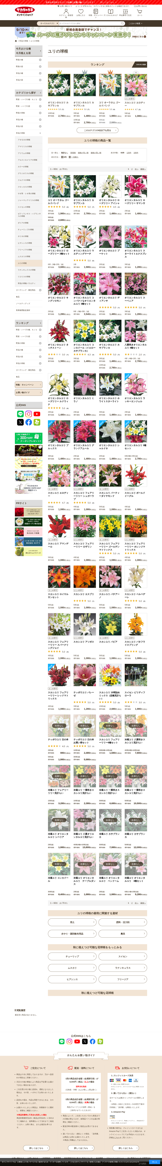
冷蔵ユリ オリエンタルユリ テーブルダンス (85, 881)
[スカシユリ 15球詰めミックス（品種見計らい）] (110, 675)
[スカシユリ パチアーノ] (110, 576)
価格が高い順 (96, 153)
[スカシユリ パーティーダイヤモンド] (110, 475)
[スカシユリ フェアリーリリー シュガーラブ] (85, 475)
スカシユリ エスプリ (84, 594)
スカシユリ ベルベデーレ (135, 595)
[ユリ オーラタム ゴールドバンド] (110, 85)
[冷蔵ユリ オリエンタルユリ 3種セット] (136, 864)
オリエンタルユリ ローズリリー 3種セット (59, 252)
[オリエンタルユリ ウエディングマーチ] (85, 237)
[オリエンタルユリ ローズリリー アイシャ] (110, 186)
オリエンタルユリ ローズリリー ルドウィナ (58, 401)
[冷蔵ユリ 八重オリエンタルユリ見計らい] (85, 820)
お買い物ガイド (66, 6)
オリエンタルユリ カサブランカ (58, 104)
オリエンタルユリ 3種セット (135, 447)
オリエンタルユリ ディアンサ (109, 299)
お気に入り (80, 15)
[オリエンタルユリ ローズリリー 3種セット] (59, 237)
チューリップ (72, 956)
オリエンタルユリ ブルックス (58, 447)
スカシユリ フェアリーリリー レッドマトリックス (58, 695)
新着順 (73, 153)
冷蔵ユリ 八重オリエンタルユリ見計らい (84, 835)
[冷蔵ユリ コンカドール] (59, 864)
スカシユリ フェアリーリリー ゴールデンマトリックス (109, 546)
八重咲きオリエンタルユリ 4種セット (136, 346)
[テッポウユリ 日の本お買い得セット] (85, 725)
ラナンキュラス (123, 968)
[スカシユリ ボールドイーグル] (136, 475)
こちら (117, 1137)
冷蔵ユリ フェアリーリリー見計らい (58, 791)
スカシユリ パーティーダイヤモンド (109, 494)
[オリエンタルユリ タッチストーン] (59, 331)
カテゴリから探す (26, 92)
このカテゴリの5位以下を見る (97, 130)
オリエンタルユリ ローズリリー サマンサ (135, 201)
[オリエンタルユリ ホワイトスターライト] (110, 384)
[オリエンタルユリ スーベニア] (136, 284)
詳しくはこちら (103, 2)
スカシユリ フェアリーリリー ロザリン (84, 545)
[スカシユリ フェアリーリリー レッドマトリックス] (59, 675)
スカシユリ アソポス (84, 642)
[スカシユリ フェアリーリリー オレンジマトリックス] (136, 526)
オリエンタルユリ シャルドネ (109, 447)
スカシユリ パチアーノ (109, 595)
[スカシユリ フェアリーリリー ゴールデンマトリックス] (110, 526)
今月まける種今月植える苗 (23, 50)
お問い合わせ (141, 6)
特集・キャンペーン (96, 16)
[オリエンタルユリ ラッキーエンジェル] (136, 384)
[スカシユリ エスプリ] (85, 576)
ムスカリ (72, 968)
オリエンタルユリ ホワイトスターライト (109, 400)
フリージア (122, 979)
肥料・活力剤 (122, 922)
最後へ (143, 169)
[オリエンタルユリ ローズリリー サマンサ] (136, 186)
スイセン (122, 956)
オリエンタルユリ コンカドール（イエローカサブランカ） (85, 347)
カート (140, 15)
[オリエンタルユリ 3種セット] (136, 431)
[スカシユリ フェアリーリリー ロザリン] (85, 526)
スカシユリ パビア (108, 642)
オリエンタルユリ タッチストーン (58, 346)
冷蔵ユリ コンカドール (58, 879)
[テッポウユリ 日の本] (59, 725)
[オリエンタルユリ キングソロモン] (59, 284)
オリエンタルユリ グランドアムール (84, 447)
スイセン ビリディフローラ (135, 694)
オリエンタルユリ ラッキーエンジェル (135, 400)
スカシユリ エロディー (135, 104)
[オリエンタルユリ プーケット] (110, 237)
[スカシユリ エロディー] (136, 85)
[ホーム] (16, 41)
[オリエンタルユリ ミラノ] (85, 384)
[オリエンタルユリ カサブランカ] (59, 85)
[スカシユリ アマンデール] (59, 526)
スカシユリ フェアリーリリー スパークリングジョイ (58, 645)
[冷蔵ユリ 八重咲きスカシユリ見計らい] (136, 725)
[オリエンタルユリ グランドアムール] (85, 431)
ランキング (22, 323)
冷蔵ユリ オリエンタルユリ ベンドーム (109, 879)
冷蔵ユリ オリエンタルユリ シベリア (58, 835)
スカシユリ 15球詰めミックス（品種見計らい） (110, 695)
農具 (123, 934)
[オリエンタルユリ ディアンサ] (110, 284)
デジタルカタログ (111, 15)
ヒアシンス (72, 979)
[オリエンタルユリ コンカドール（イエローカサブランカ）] (85, 331)
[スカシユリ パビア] (110, 624)
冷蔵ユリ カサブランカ (109, 835)
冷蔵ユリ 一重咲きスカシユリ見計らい (84, 791)
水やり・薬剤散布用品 (72, 934)
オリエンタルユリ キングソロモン (58, 299)
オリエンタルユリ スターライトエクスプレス (136, 253)
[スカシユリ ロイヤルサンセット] (59, 576)
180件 (136, 153)
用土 (72, 922)
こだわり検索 (134, 23)
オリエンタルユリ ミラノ (84, 400)
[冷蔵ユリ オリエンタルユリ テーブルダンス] (85, 864)
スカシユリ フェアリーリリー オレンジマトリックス (135, 546)
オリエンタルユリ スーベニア (135, 299)
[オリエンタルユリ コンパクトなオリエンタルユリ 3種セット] (85, 284)
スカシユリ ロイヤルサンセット (58, 595)
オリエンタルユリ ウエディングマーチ (84, 252)
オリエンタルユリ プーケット (109, 252)
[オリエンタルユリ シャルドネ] (110, 431)
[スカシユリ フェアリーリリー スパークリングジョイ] (59, 624)
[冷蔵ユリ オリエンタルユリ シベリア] (59, 820)
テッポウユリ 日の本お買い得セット (84, 741)
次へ (136, 169)
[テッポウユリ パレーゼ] (85, 675)
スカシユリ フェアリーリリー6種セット (109, 741)
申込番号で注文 (125, 15)
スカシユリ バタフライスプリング (135, 643)
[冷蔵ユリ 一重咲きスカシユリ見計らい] (85, 776)
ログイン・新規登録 (66, 16)
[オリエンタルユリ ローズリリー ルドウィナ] (59, 384)
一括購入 (74, 157)
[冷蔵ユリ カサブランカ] (110, 820)
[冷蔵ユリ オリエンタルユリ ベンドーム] (110, 864)
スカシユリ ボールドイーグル (135, 494)
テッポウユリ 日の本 (58, 739)
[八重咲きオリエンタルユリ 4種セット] (136, 331)
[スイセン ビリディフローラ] (136, 675)
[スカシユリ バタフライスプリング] (136, 624)
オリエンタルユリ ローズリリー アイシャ (109, 201)
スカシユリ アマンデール (58, 545)
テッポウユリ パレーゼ (84, 694)
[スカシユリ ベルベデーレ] (136, 576)
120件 (129, 153)
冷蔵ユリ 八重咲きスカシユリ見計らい (135, 741)
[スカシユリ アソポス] (85, 624)
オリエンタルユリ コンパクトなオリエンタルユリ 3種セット (85, 300)
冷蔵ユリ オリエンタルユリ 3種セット (135, 879)
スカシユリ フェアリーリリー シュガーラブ (84, 496)
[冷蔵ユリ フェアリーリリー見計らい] (59, 776)
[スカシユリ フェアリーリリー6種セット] (110, 725)
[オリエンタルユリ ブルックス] (59, 431)
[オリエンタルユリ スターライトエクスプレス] (136, 237)
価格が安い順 (83, 153)
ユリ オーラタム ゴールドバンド (109, 104)
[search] (122, 23)
